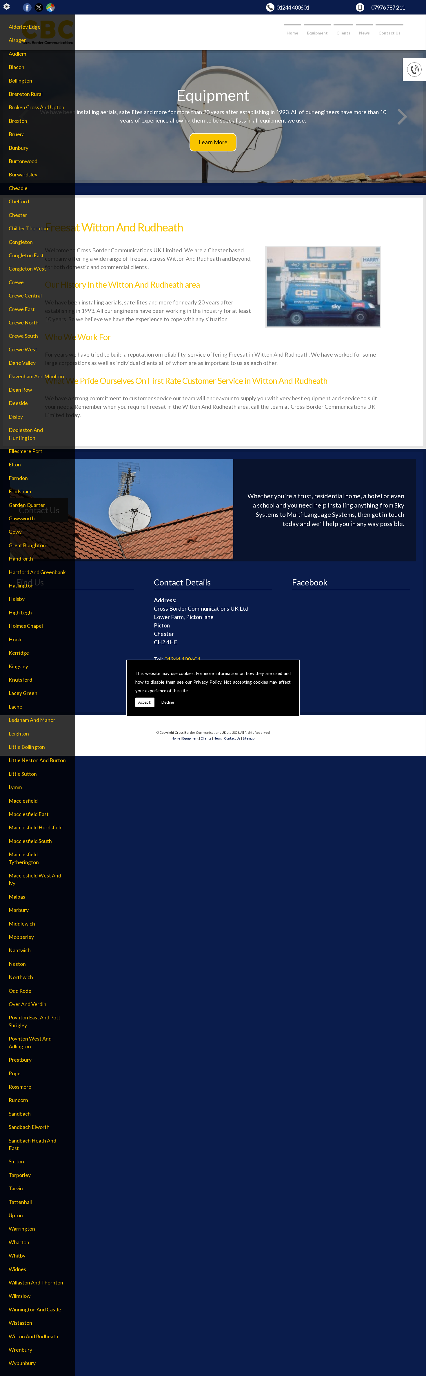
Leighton (19, 734)
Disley (16, 417)
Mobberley (21, 937)
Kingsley (18, 666)
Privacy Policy (207, 682)
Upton (16, 1215)
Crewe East (22, 309)
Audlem (17, 54)
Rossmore (20, 1087)
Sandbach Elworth (29, 1127)
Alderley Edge (25, 27)
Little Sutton (23, 774)
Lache (15, 707)
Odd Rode (20, 991)
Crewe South (23, 336)
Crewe (16, 282)
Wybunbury (22, 1363)
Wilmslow (19, 1296)
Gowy (15, 532)
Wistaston (20, 1323)
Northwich (21, 977)
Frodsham (20, 491)
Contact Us (389, 32)
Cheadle (18, 188)
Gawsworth (22, 518)
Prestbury (20, 1060)
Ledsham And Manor (32, 720)
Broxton (18, 121)
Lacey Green (23, 693)
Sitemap (248, 738)
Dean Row (20, 390)
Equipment (317, 32)
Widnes (17, 1269)
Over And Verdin (27, 1004)
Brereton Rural (26, 94)
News (364, 32)
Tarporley (20, 1175)
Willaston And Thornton (36, 1283)
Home (292, 32)
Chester (18, 215)
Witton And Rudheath (33, 1336)
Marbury (19, 910)
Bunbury (18, 148)
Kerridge (19, 653)
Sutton (16, 1161)
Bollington (20, 81)
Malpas (17, 897)
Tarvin (16, 1188)
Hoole (16, 639)
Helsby (17, 599)
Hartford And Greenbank (37, 572)
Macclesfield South (30, 841)
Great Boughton (27, 545)
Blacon (16, 67)
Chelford (19, 201)
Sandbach (20, 1114)
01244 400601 (292, 7)
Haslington (21, 586)
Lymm (15, 787)
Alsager (17, 40)
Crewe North (24, 323)
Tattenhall (20, 1202)
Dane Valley (22, 363)
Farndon (18, 478)
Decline (167, 702)
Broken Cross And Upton (36, 107)
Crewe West (23, 349)
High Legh (20, 612)
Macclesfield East (29, 814)
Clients (343, 32)
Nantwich (20, 950)
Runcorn (18, 1100)
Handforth (21, 559)
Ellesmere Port (25, 451)
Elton (15, 464)
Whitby (17, 1256)
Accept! (145, 702)
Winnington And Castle (35, 1309)
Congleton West (27, 269)
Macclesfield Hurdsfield (36, 827)
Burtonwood (23, 161)
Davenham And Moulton (36, 376)
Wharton (19, 1242)
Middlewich (22, 924)
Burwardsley (23, 174)
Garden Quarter (27, 505)
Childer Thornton (28, 228)
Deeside (18, 403)
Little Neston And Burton (37, 760)
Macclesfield (23, 801)
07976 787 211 (388, 7)
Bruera (17, 134)
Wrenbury (20, 1350)
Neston (17, 964)
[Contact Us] (121, 557)
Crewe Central (25, 296)
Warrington (22, 1229)
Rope (15, 1073)
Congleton (21, 242)
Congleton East (26, 255)
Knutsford (20, 680)
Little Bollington (27, 747)
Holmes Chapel (26, 626)
